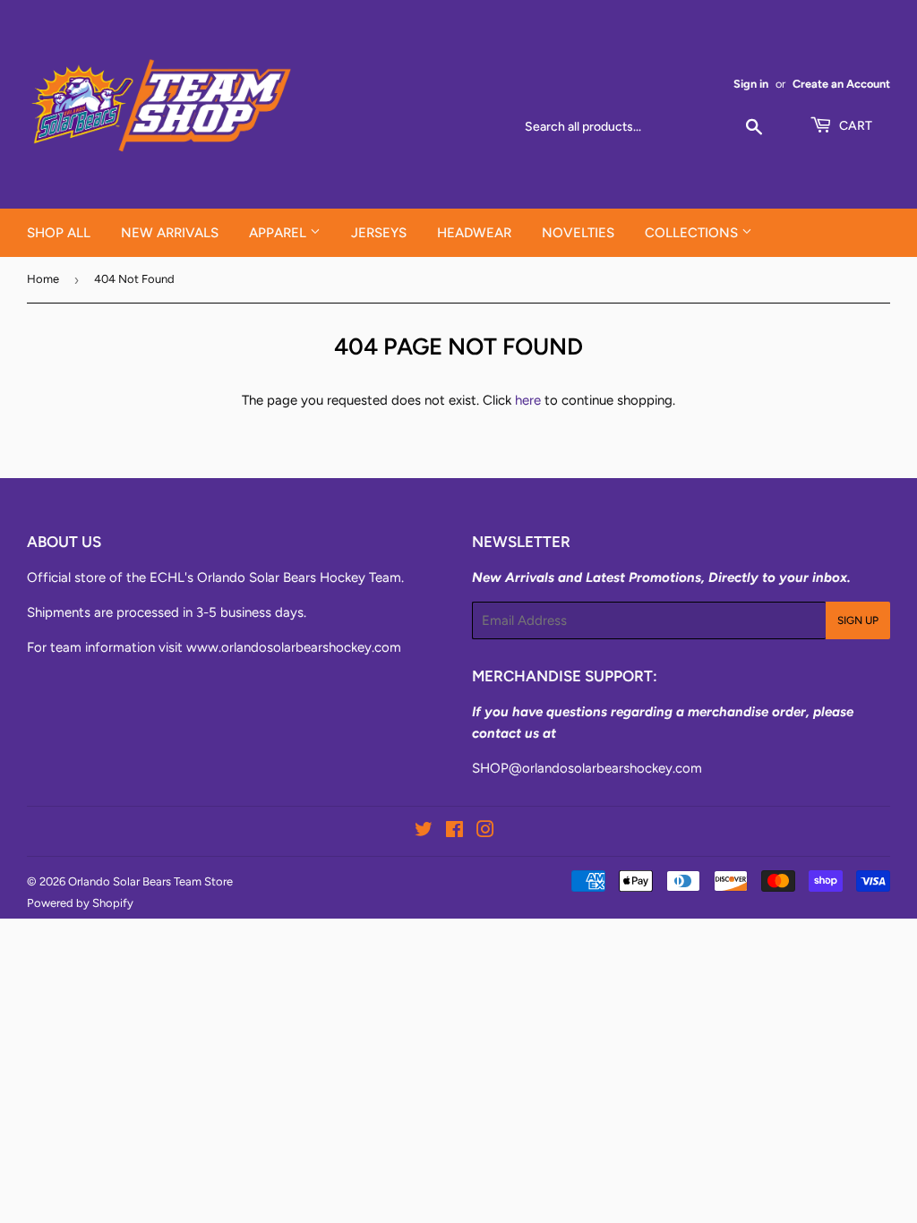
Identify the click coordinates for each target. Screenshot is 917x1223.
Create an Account (841, 83)
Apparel (279, 233)
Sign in (750, 83)
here (528, 400)
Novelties (578, 233)
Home (43, 279)
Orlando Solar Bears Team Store (150, 881)
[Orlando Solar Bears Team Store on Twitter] (424, 832)
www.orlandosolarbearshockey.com (293, 647)
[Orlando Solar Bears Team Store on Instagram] (485, 832)
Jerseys (379, 233)
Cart (854, 125)
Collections (693, 233)
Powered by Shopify (80, 903)
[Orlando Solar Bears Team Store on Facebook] (454, 832)
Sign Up (857, 620)
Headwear (474, 233)
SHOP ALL (58, 233)
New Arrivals (170, 233)
